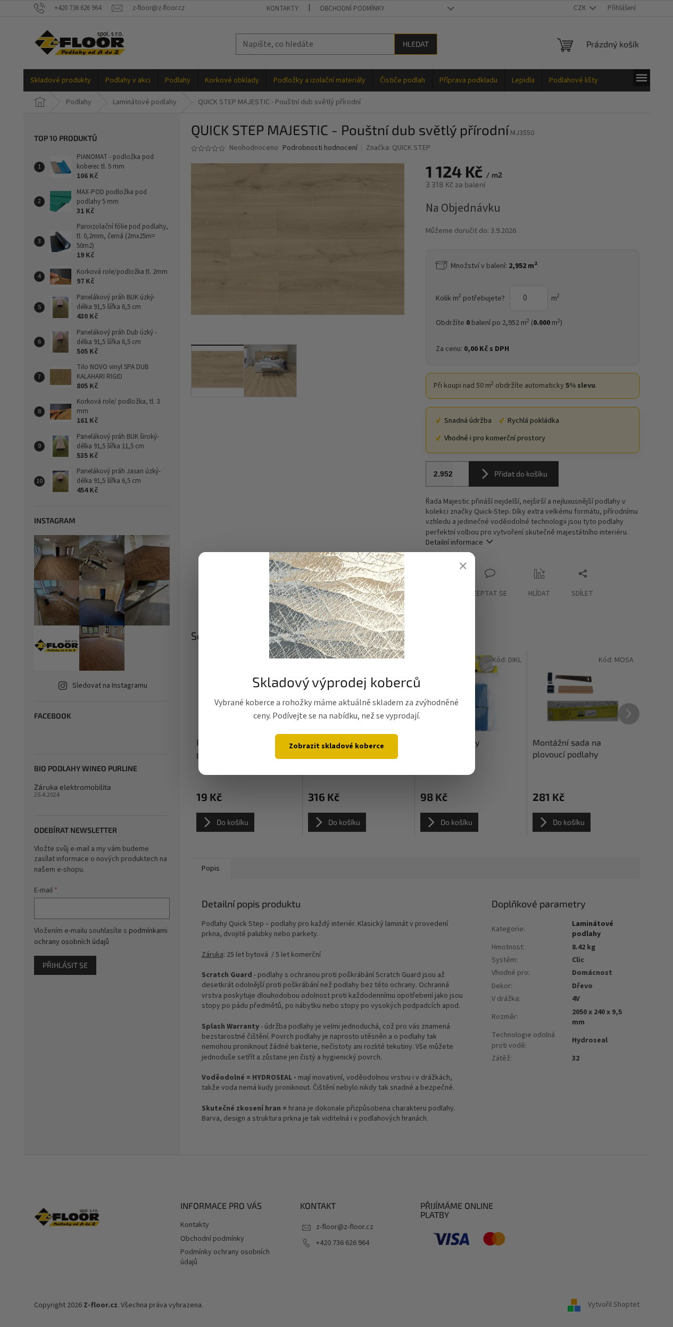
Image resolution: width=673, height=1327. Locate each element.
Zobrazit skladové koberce (336, 746)
